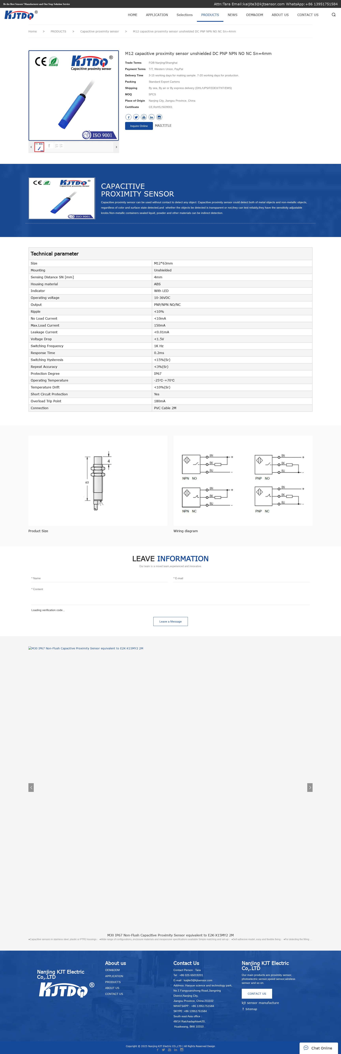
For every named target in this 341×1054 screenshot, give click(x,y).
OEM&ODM (254, 15)
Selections (185, 15)
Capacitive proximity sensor (100, 31)
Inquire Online (139, 126)
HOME (132, 15)
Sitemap (251, 1009)
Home (32, 31)
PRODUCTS (210, 15)
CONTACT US (308, 15)
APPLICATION (157, 15)
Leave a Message (170, 621)
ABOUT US (280, 15)
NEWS (232, 15)
